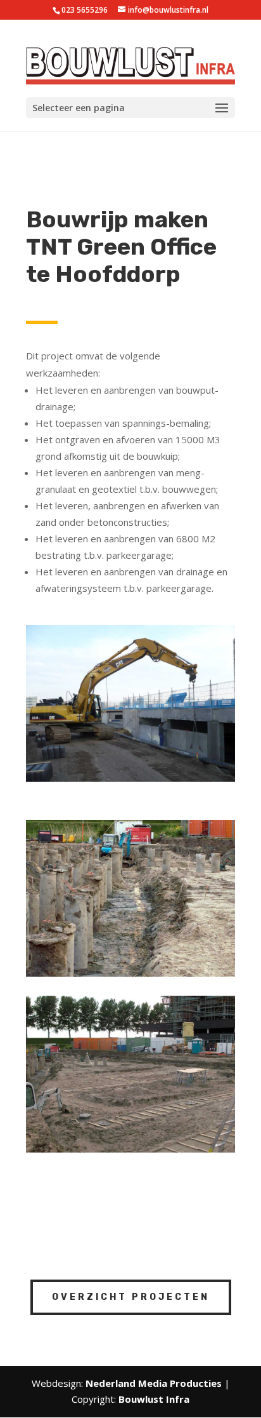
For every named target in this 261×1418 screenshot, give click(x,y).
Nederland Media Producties (154, 1383)
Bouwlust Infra (153, 1399)
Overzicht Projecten (131, 1297)
